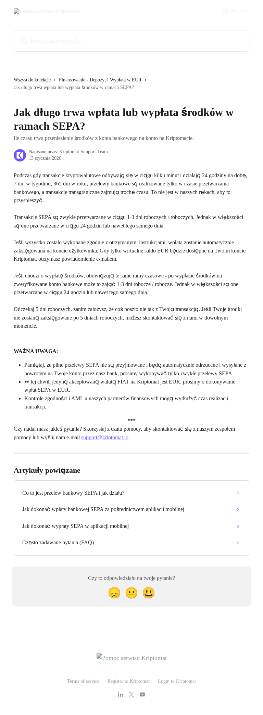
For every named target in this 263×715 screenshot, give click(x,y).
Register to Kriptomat (129, 681)
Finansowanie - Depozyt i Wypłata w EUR (100, 79)
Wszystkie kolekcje (32, 79)
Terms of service (83, 681)
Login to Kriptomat (177, 681)
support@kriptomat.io (104, 437)
